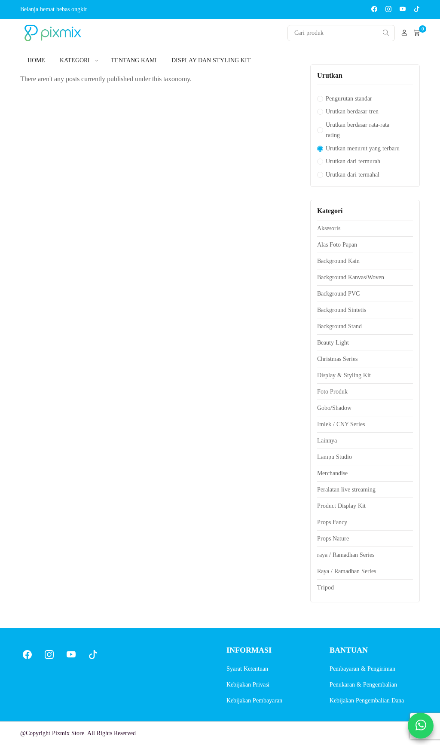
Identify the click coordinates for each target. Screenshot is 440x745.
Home (36, 60)
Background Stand (339, 326)
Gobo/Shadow (334, 408)
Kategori (75, 60)
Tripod (325, 587)
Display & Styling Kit (344, 375)
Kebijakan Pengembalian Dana (367, 700)
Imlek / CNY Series (341, 424)
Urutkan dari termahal (352, 174)
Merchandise (332, 473)
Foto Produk (332, 391)
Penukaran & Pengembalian (363, 684)
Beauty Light (333, 342)
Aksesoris (328, 228)
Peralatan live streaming (346, 489)
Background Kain (338, 261)
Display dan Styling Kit (211, 60)
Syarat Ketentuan (247, 669)
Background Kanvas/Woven (350, 277)
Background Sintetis (341, 310)
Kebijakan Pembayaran (254, 700)
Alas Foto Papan (337, 244)
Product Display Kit (341, 506)
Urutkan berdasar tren (352, 111)
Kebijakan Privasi (247, 684)
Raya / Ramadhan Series (346, 571)
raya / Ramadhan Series (345, 555)
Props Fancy (332, 522)
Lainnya (327, 440)
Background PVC (338, 293)
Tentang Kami (134, 60)
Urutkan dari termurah (353, 161)
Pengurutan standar (349, 98)
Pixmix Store (68, 733)
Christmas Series (337, 359)
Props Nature (333, 538)
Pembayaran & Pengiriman (362, 669)
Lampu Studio (334, 457)
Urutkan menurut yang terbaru (363, 148)
